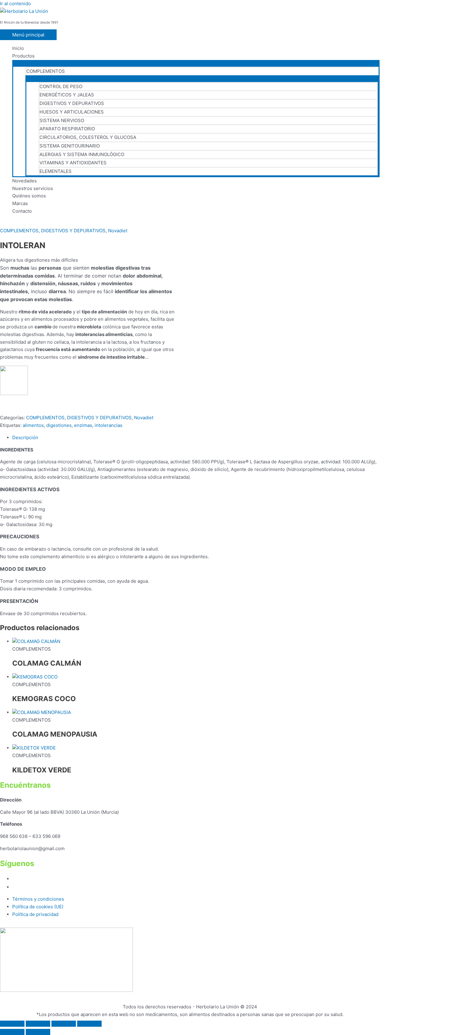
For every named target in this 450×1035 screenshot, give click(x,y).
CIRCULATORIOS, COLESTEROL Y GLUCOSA (87, 137)
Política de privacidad (35, 914)
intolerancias (108, 425)
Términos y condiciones (38, 899)
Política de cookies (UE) (37, 907)
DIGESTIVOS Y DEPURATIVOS (71, 103)
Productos (23, 56)
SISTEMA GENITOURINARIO (69, 146)
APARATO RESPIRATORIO (67, 129)
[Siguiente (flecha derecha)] (38, 1032)
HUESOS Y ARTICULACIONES (71, 112)
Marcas (20, 203)
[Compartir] (63, 1024)
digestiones (59, 425)
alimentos (33, 425)
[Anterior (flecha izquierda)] (12, 1032)
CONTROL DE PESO (60, 86)
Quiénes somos (29, 196)
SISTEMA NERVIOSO (61, 120)
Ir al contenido (15, 3)
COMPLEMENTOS (45, 71)
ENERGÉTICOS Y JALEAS (66, 95)
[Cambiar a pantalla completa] (38, 1024)
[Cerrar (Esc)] (89, 1024)
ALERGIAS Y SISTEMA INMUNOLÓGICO (81, 154)
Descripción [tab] (25, 437)
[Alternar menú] (196, 63)
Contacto (22, 211)
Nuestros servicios (32, 188)
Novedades (24, 181)
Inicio (18, 48)
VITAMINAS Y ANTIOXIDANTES (73, 163)
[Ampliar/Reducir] (12, 1024)
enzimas (83, 425)
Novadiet (117, 231)
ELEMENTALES (55, 171)
